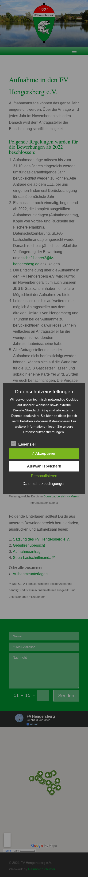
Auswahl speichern (44, 466)
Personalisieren (44, 476)
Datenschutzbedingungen (44, 484)
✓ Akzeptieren (44, 453)
